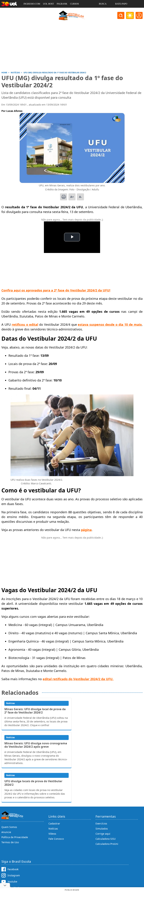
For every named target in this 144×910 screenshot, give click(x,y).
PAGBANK (62, 3)
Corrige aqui (103, 833)
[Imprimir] (63, 196)
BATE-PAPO (121, 3)
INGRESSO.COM (32, 3)
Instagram (14, 875)
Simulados (102, 828)
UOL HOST (48, 3)
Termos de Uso (10, 842)
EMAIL (102, 11)
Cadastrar (54, 823)
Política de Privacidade (14, 837)
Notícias (53, 828)
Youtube (12, 881)
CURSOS (74, 3)
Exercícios (101, 823)
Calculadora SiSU (106, 838)
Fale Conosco (56, 838)
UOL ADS (28, 11)
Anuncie (6, 832)
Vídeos (52, 833)
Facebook (13, 869)
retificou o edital (25, 324)
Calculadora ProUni (107, 843)
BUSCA (102, 3)
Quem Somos (9, 827)
